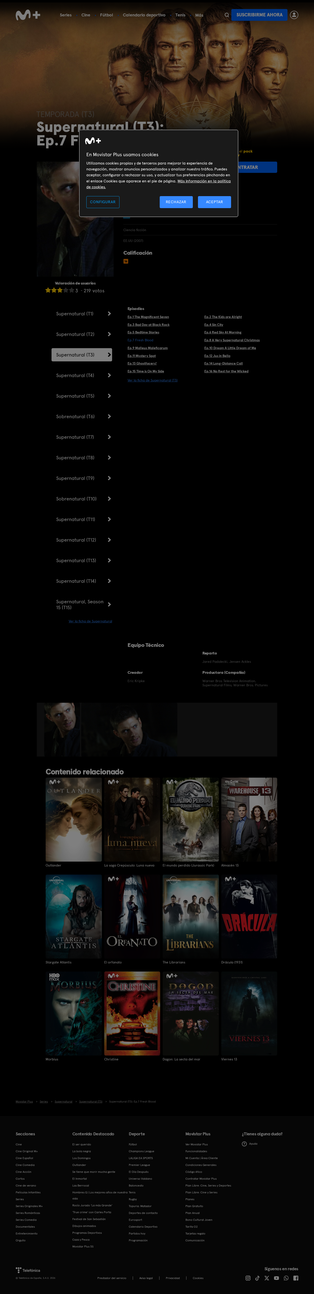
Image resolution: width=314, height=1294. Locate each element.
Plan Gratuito (194, 1206)
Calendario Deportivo (143, 1226)
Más (199, 15)
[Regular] (60, 290)
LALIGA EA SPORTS (141, 1158)
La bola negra (81, 1151)
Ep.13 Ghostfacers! (142, 363)
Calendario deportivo (144, 14)
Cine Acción (23, 1172)
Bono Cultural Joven (198, 1220)
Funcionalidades (196, 1151)
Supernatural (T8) (75, 458)
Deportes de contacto (143, 1213)
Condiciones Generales (200, 1165)
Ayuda (253, 1143)
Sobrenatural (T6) (75, 416)
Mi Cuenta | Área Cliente (201, 1158)
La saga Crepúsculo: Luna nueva (129, 865)
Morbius (52, 1059)
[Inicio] (28, 15)
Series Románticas (28, 1213)
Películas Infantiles (28, 1192)
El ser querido (81, 1144)
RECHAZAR (176, 202)
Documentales (25, 1226)
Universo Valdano (140, 1178)
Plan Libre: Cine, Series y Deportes (208, 1185)
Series (66, 14)
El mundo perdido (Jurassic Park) (188, 865)
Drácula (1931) (232, 962)
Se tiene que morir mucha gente (93, 1172)
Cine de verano (26, 1185)
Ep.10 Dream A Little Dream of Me (230, 348)
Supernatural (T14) (76, 581)
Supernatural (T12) (76, 540)
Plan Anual (192, 1213)
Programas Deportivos (87, 1233)
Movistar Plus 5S (82, 1246)
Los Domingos (81, 1158)
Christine (111, 1059)
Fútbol (106, 14)
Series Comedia (26, 1220)
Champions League (141, 1151)
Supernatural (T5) (75, 396)
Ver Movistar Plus (196, 1144)
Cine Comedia (25, 1165)
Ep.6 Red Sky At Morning (222, 332)
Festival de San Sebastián (89, 1219)
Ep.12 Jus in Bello (217, 356)
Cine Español (24, 1158)
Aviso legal (146, 1278)
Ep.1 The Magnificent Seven (148, 317)
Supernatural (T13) (76, 560)
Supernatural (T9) (75, 478)
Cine (85, 14)
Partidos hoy (137, 1233)
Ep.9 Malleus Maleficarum (148, 348)
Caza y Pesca (81, 1239)
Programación (138, 1240)
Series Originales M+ (29, 1206)
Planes (189, 1199)
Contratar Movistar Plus (201, 1178)
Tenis (180, 14)
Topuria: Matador (140, 1206)
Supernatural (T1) (74, 314)
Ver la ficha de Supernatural (90, 621)
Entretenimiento (27, 1233)
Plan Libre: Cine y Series (201, 1192)
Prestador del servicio (111, 1278)
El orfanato (113, 962)
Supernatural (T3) (75, 355)
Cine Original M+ (27, 1151)
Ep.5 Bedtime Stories (143, 332)
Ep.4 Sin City (213, 325)
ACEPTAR (214, 202)
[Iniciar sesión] (294, 15)
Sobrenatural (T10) (76, 499)
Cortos (20, 1178)
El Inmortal (79, 1178)
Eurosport (135, 1220)
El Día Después (138, 1172)
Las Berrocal (80, 1185)
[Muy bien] (71, 290)
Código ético (193, 1172)
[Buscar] (227, 15)
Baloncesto (136, 1185)
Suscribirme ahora (259, 15)
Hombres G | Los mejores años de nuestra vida (100, 1195)
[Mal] (54, 290)
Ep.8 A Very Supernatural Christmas (232, 340)
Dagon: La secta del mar (181, 1059)
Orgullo (21, 1240)
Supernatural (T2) (75, 334)
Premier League (139, 1165)
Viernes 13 (229, 1059)
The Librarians (174, 962)
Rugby (133, 1199)
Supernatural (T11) (75, 519)
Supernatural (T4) (75, 375)
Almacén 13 (230, 865)
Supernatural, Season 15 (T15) (80, 604)
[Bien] (65, 290)
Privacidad (173, 1278)
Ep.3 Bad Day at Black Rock (149, 325)
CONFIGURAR (103, 202)
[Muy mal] (48, 290)
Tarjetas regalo (195, 1233)
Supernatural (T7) (75, 437)
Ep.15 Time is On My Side (146, 371)
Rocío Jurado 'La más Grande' (92, 1205)
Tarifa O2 (191, 1226)
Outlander (53, 865)
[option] (62, 730)
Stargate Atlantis (58, 962)
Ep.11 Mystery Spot (142, 356)
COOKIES (198, 1278)
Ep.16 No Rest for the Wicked (226, 371)
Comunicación (195, 1240)
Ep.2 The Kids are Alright (223, 317)
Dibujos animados (84, 1226)
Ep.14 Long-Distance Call (223, 363)
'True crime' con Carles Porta (91, 1212)
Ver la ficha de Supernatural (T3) (153, 380)
